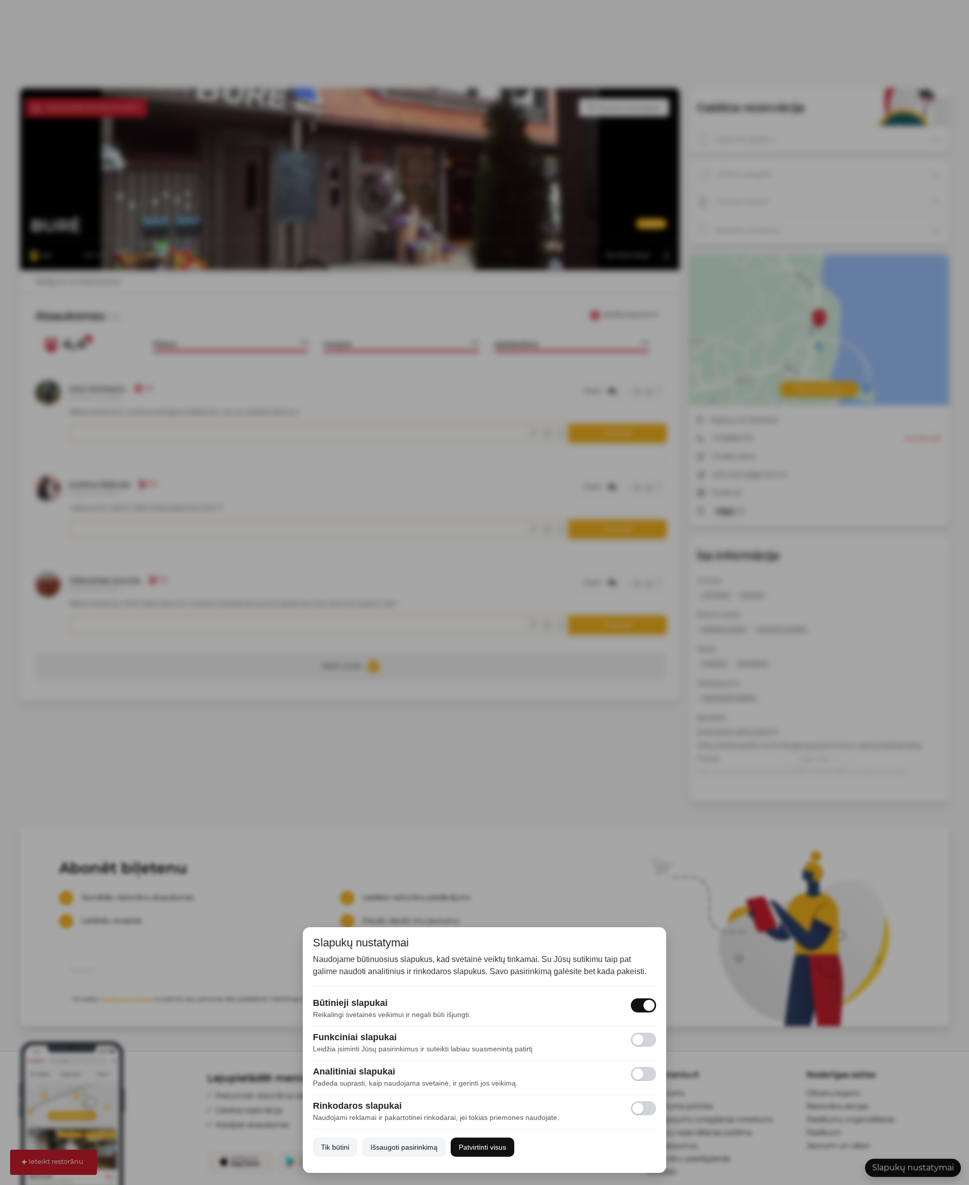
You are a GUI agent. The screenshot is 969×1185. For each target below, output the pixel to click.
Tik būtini (335, 1147)
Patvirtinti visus (482, 1147)
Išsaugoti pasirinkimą (404, 1147)
